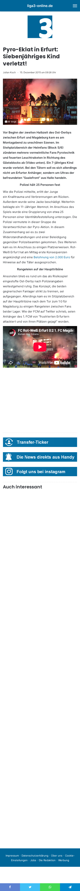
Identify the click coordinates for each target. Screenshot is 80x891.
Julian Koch (9, 72)
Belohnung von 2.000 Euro (52, 257)
